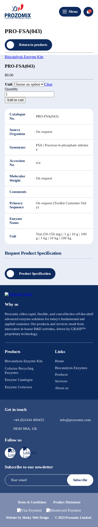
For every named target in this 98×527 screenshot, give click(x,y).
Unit (8, 84)
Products (61, 374)
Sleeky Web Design (35, 517)
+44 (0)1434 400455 (28, 420)
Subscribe (80, 480)
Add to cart (15, 100)
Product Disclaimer (66, 502)
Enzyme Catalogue (19, 380)
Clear (48, 84)
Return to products (33, 45)
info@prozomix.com (75, 420)
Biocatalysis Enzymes (71, 368)
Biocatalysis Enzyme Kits (24, 57)
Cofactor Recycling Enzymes (19, 370)
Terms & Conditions (32, 502)
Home (59, 361)
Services (61, 381)
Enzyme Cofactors (18, 387)
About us (62, 388)
